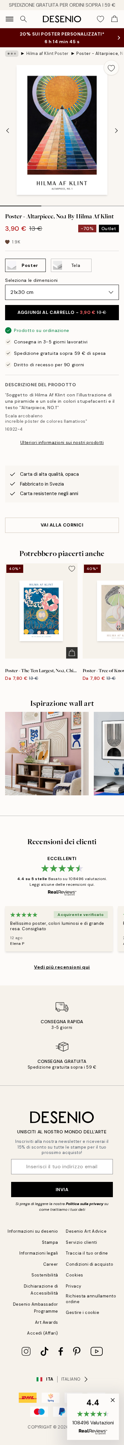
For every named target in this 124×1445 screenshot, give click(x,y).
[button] (93, 1417)
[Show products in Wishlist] (100, 19)
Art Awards (46, 1322)
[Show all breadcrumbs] (11, 53)
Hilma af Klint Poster (47, 53)
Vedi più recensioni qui (62, 967)
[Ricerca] (24, 19)
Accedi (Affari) (42, 1333)
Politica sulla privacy (85, 1203)
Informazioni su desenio (33, 1231)
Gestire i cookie (82, 1312)
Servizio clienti (81, 1242)
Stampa (50, 1242)
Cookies (74, 1275)
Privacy (73, 1286)
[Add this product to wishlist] (111, 67)
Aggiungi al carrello (61, 312)
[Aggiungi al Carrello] (72, 653)
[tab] (20, 203)
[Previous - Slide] (8, 130)
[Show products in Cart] (114, 19)
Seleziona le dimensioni (31, 280)
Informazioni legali (38, 1253)
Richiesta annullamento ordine (91, 1298)
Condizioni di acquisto (89, 1264)
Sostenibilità (44, 1275)
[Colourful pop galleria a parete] (47, 753)
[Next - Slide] (116, 130)
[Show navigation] (10, 19)
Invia (62, 1189)
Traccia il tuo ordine (87, 1253)
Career (50, 1264)
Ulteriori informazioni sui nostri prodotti (62, 442)
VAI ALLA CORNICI (62, 525)
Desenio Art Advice (86, 1231)
